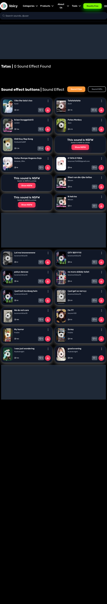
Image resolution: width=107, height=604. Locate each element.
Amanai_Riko (19, 161)
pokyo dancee (21, 272)
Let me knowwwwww (24, 253)
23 (95, 110)
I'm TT (71, 310)
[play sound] (7, 106)
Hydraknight (19, 352)
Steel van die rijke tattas (80, 177)
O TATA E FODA (75, 158)
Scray (71, 329)
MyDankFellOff (20, 142)
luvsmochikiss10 (20, 256)
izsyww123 (72, 313)
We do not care (21, 310)
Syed (16, 104)
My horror (19, 329)
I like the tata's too (23, 101)
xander (17, 123)
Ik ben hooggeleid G (24, 120)
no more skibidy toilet (78, 272)
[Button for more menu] (48, 101)
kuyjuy (17, 332)
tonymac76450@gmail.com (79, 161)
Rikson (70, 180)
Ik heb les (72, 196)
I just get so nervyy (77, 291)
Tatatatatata (74, 101)
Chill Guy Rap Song (23, 139)
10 (42, 148)
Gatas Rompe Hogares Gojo (28, 158)
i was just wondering (24, 348)
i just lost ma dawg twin (25, 291)
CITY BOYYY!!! (74, 253)
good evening (74, 348)
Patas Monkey (75, 120)
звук (69, 123)
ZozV (70, 104)
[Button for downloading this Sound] (48, 110)
